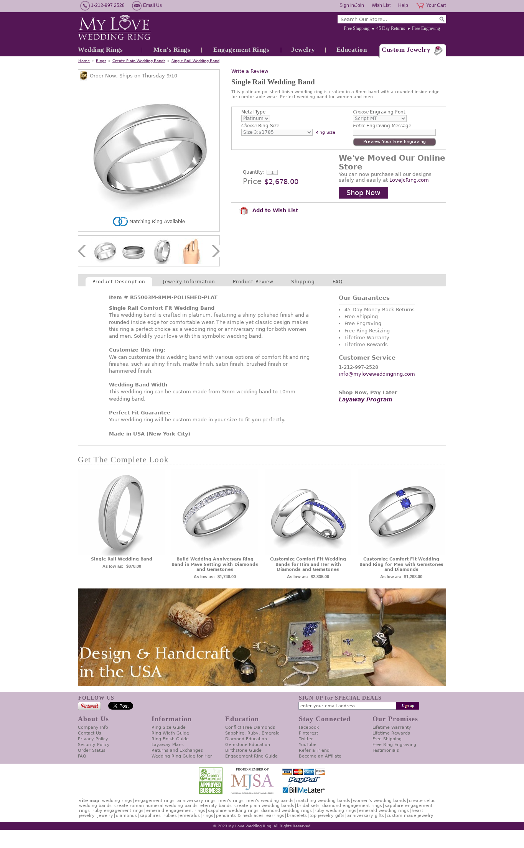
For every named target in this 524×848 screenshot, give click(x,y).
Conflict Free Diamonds (250, 727)
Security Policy (94, 744)
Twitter (306, 738)
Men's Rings (172, 49)
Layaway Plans (168, 744)
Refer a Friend (314, 750)
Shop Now (363, 193)
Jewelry (303, 49)
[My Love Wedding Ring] (114, 28)
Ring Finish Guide (170, 738)
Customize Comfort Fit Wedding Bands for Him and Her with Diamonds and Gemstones (308, 564)
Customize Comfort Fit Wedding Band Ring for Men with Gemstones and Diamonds (401, 564)
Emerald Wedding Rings (384, 810)
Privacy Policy (93, 738)
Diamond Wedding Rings (286, 810)
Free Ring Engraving (394, 744)
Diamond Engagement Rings (352, 805)
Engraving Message (382, 125)
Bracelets (297, 815)
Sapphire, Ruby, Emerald (252, 733)
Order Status (91, 750)
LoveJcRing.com (409, 180)
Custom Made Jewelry (410, 815)
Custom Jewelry (406, 49)
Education (351, 49)
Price (252, 181)
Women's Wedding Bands (379, 800)
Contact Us (89, 733)
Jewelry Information (189, 281)
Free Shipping (356, 28)
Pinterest (308, 733)
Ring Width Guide (170, 733)
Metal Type (253, 112)
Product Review (253, 281)
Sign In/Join (351, 5)
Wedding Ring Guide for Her (182, 756)
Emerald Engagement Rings (175, 810)
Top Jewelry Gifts (327, 815)
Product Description (118, 281)
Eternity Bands (216, 805)
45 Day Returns (390, 28)
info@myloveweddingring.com (377, 374)
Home (84, 61)
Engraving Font (379, 112)
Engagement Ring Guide (251, 756)
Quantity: (253, 172)
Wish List (381, 5)
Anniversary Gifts (365, 815)
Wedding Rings (100, 49)
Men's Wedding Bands (269, 800)
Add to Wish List (274, 210)
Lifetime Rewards (391, 733)
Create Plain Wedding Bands (138, 61)
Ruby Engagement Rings (117, 810)
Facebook (309, 727)
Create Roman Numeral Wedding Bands (156, 805)
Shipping (303, 281)
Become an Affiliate (320, 756)
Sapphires (150, 815)
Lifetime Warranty (391, 727)
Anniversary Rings (196, 800)
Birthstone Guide (243, 750)
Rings (101, 61)
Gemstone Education (247, 744)
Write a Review (250, 71)
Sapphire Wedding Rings (233, 810)
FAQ (338, 281)
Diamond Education (246, 738)
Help (403, 5)
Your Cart (436, 5)
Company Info (93, 727)
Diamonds (126, 815)
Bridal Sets (308, 805)
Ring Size (260, 125)
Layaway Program (365, 399)
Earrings (275, 815)
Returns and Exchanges (177, 750)
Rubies (170, 815)
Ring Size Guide (169, 727)
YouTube (307, 744)
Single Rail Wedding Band (195, 61)
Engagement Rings (241, 49)
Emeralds (190, 815)
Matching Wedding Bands (323, 800)
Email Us (152, 5)
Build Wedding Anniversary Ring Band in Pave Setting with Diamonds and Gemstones (214, 564)
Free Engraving (426, 28)
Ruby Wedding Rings (335, 810)
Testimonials (385, 750)
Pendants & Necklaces (240, 815)
